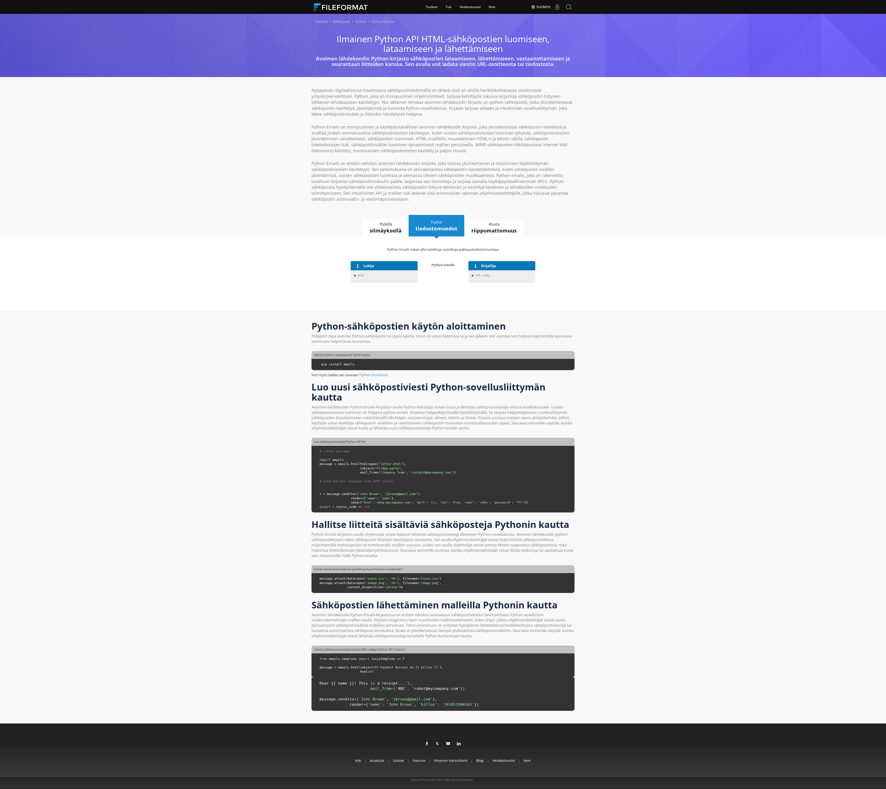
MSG (361, 275)
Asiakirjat (377, 760)
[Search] (569, 7)
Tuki (449, 7)
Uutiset (398, 760)
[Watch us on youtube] (448, 744)
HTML (486, 275)
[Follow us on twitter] (438, 744)
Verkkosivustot (470, 7)
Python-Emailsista (373, 374)
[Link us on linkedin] (459, 744)
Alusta (494, 228)
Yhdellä (385, 228)
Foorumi (419, 760)
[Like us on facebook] (427, 744)
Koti (358, 760)
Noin (492, 7)
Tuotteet (431, 7)
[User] (557, 7)
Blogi (480, 760)
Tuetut (436, 226)
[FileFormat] (342, 7)
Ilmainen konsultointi (450, 760)
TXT (477, 275)
